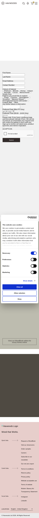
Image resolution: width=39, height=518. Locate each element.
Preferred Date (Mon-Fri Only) (13, 109)
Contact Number (8, 85)
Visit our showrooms (27, 445)
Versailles (6, 99)
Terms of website (26, 484)
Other (16, 102)
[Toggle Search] (23, 3)
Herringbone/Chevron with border (14, 101)
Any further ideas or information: (14, 104)
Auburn (30, 91)
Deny (19, 299)
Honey (22, 91)
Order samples (26, 449)
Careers (23, 453)
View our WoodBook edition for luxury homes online (19, 341)
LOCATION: (5, 509)
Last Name (6, 77)
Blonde (15, 91)
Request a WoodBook (28, 441)
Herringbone (23, 97)
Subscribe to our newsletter (26, 458)
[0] (32, 3)
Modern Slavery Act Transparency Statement (29, 490)
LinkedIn (24, 500)
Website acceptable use (29, 480)
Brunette (7, 92)
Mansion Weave (18, 99)
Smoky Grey (7, 94)
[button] (27, 3)
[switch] (34, 259)
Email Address (7, 81)
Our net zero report (27, 464)
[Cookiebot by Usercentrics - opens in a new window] (28, 217)
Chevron (14, 97)
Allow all (19, 287)
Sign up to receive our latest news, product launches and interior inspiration (18, 125)
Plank (6, 97)
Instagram (24, 497)
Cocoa (15, 92)
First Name (6, 73)
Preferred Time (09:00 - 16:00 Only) (15, 113)
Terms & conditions (27, 469)
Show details (28, 281)
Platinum (7, 91)
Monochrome (24, 92)
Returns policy (25, 473)
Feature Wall (7, 102)
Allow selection (19, 293)
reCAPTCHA (7, 129)
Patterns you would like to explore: (15, 96)
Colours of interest (9, 89)
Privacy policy (25, 477)
